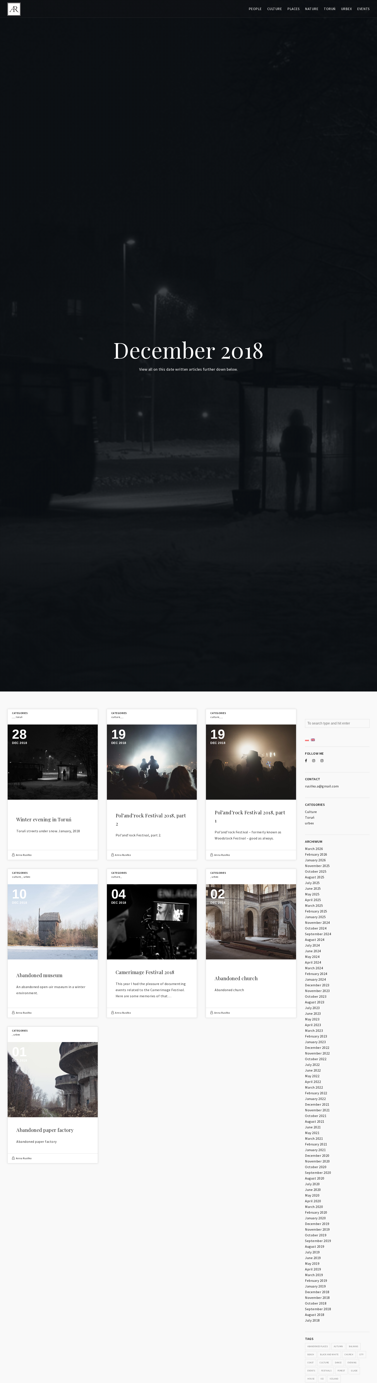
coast (310, 1362)
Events (363, 9)
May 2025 (312, 894)
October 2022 (315, 1059)
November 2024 (317, 922)
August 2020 (314, 1178)
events (311, 1370)
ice (322, 1378)
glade (354, 1370)
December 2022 (317, 1047)
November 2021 (317, 1110)
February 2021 (316, 1144)
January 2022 (315, 1098)
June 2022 (313, 1070)
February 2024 (316, 973)
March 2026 (314, 848)
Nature (311, 9)
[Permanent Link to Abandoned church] (251, 921)
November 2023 (317, 991)
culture (324, 1362)
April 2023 (313, 1025)
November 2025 (317, 866)
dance (338, 1362)
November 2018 (317, 1297)
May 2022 (312, 1076)
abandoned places (317, 1346)
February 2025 (316, 911)
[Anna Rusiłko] (14, 9)
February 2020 (316, 1212)
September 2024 (318, 934)
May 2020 (312, 1195)
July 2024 (312, 945)
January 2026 (315, 860)
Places (293, 9)
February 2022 (316, 1093)
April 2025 (313, 900)
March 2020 (314, 1206)
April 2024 (313, 962)
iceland (334, 1378)
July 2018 (312, 1320)
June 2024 (313, 951)
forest (341, 1370)
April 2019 (313, 1269)
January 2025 (315, 917)
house (311, 1378)
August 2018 (314, 1314)
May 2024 (312, 956)
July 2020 (312, 1184)
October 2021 (315, 1116)
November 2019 (317, 1229)
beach (310, 1354)
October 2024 (315, 928)
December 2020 (317, 1155)
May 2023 (312, 1019)
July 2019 (312, 1252)
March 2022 (314, 1087)
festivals (326, 1370)
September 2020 (318, 1172)
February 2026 (316, 854)
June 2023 (313, 1013)
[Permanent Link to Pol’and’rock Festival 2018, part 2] (152, 762)
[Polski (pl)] (307, 739)
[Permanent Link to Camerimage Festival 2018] (152, 921)
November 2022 (317, 1053)
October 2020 (315, 1167)
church (348, 1354)
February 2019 (316, 1280)
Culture (274, 9)
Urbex (346, 9)
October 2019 (315, 1235)
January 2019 (315, 1286)
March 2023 (314, 1030)
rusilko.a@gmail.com (322, 786)
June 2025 (313, 888)
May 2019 (312, 1263)
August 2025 (314, 877)
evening (352, 1362)
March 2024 (314, 968)
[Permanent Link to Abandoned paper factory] (53, 1079)
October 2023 (315, 996)
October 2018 (315, 1303)
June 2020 (313, 1189)
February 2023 (316, 1036)
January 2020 (315, 1218)
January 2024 (315, 979)
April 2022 (313, 1081)
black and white (329, 1354)
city (361, 1354)
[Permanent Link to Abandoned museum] (53, 921)
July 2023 (312, 1008)
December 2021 (317, 1104)
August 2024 (314, 939)
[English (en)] (313, 739)
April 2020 (313, 1201)
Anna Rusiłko (24, 855)
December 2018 (317, 1292)
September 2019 (318, 1241)
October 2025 (315, 871)
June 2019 (313, 1258)
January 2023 (315, 1042)
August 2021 (314, 1121)
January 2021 (315, 1150)
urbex (27, 876)
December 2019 (317, 1223)
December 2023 (317, 985)
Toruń (330, 9)
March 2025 (314, 905)
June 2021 (313, 1127)
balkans (353, 1346)
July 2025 (312, 883)
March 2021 (314, 1138)
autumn (338, 1346)
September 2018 (318, 1309)
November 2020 (317, 1161)
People (255, 9)
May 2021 (312, 1133)
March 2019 (314, 1275)
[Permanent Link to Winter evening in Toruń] (53, 762)
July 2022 (312, 1064)
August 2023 (314, 1002)
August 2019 (314, 1246)
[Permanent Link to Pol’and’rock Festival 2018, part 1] (251, 762)
